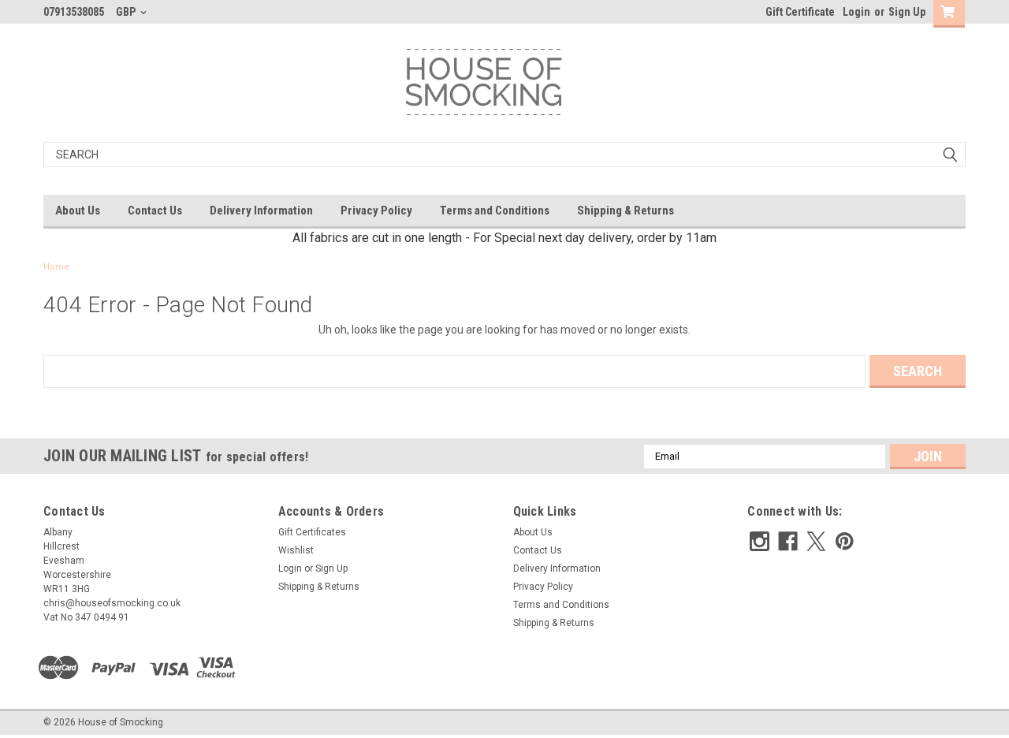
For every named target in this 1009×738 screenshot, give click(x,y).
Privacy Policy (376, 210)
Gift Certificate (800, 12)
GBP (127, 12)
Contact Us (155, 210)
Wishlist (296, 550)
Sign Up (906, 12)
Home (56, 267)
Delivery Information (261, 210)
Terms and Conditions (494, 210)
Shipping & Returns (625, 210)
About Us (77, 210)
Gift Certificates (312, 532)
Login (856, 12)
